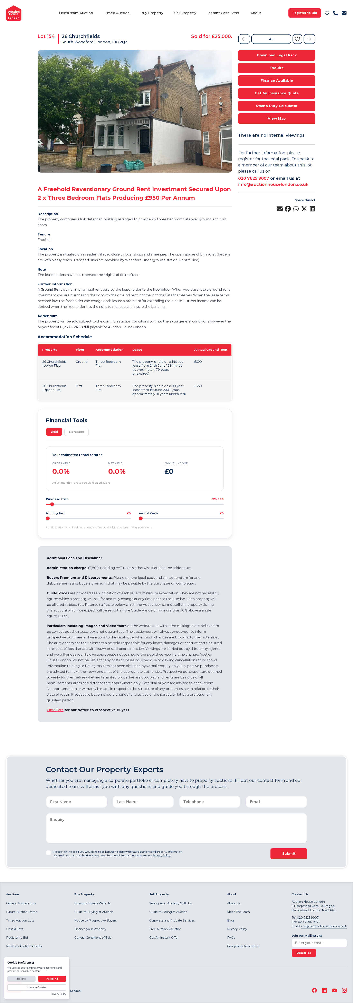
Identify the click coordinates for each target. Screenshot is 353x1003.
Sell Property (185, 13)
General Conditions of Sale (93, 937)
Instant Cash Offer (223, 13)
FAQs (231, 937)
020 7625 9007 (253, 178)
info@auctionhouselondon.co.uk (273, 184)
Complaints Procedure (243, 946)
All (271, 39)
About (255, 13)
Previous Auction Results (24, 946)
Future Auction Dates (21, 912)
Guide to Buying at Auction (93, 912)
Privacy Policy (237, 929)
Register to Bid (305, 13)
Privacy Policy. (162, 855)
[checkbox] (48, 852)
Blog (230, 920)
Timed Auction (117, 13)
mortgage (76, 432)
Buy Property (152, 13)
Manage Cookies (36, 987)
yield (54, 432)
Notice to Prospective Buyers (95, 920)
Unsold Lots (14, 929)
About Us (233, 903)
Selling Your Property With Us (170, 903)
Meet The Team (238, 912)
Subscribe (304, 952)
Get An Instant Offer (164, 937)
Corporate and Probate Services (172, 920)
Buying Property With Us (92, 903)
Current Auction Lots (21, 903)
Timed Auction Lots (20, 920)
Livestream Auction (76, 13)
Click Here (55, 710)
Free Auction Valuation (165, 929)
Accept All (52, 979)
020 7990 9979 (309, 922)
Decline (21, 979)
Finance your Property (90, 929)
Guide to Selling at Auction (168, 912)
